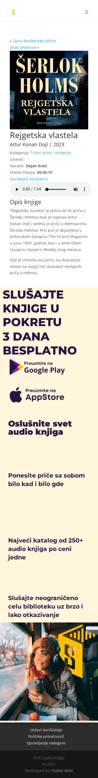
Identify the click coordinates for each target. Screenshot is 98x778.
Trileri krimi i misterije (50, 152)
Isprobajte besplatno (29, 178)
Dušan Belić (62, 770)
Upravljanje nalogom (46, 743)
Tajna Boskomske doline (34, 40)
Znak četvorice (23, 47)
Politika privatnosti (46, 736)
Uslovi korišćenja (46, 729)
